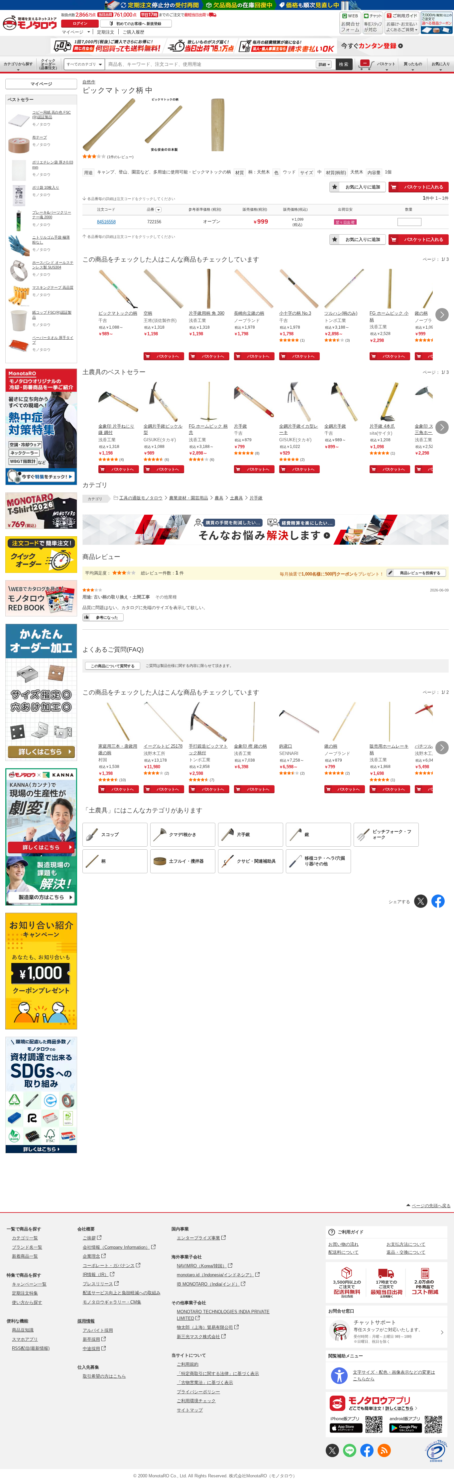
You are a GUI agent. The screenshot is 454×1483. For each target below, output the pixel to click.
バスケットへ (168, 356)
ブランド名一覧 (27, 1247)
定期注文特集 (25, 1293)
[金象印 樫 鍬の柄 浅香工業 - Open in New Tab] (254, 722)
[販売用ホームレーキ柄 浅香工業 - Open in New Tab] (389, 722)
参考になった (107, 617)
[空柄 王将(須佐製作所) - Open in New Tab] (163, 289)
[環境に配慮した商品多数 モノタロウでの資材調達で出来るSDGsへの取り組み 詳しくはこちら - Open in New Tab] (41, 1151)
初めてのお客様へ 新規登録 (138, 24)
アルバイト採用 (98, 1330)
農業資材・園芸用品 (188, 497)
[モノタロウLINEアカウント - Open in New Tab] (349, 1455)
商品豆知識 (23, 1329)
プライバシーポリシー (198, 1391)
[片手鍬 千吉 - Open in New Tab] (254, 402)
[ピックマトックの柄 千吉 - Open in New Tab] (118, 289)
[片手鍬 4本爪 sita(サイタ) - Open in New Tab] (389, 402)
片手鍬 (256, 497)
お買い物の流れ (343, 1244)
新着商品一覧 (25, 1256)
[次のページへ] (442, 314)
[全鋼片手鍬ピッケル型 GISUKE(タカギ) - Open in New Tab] (163, 402)
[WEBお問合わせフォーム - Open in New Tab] (350, 23)
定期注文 (105, 32)
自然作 (88, 81)
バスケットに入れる (423, 186)
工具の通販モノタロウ (141, 497)
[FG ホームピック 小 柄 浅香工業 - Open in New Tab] (389, 289)
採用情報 (86, 1321)
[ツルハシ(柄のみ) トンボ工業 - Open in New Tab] (344, 289)
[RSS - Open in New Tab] (384, 1455)
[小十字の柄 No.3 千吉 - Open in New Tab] (299, 289)
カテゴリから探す (18, 64)
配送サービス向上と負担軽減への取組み (122, 1292)
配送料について (343, 1252)
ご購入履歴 (133, 32)
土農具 (236, 497)
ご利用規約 (187, 1364)
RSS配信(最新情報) (31, 1348)
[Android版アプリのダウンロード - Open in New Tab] (417, 1425)
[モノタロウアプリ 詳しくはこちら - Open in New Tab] (386, 1403)
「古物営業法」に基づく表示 (205, 1382)
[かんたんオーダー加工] (41, 759)
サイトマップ (190, 1410)
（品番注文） (48, 64)
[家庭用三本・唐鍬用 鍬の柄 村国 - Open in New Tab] (118, 722)
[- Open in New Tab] (347, 1282)
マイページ (72, 32)
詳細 (322, 64)
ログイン (80, 23)
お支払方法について (406, 1244)
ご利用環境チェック (196, 1400)
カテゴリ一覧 (25, 1237)
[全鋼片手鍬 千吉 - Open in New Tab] (344, 402)
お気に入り (441, 64)
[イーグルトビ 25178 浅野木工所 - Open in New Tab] (163, 722)
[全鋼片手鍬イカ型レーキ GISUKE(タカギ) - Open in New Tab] (299, 402)
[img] (31, 23)
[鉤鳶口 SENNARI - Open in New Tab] (299, 722)
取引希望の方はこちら (104, 1376)
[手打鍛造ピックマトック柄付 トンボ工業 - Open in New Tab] (209, 722)
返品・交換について (406, 1252)
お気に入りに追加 (363, 186)
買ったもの (413, 64)
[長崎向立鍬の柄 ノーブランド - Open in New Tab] (254, 289)
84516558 (106, 221)
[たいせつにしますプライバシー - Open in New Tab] (436, 1451)
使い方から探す (27, 1302)
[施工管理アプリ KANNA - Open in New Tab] (41, 853)
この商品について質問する (113, 666)
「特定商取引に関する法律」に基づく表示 (218, 1373)
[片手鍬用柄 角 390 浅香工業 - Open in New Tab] (209, 289)
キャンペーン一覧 (29, 1284)
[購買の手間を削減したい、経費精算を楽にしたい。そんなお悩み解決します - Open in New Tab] (265, 529)
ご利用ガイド (351, 1231)
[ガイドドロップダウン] (402, 27)
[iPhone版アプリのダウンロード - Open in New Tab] (356, 1425)
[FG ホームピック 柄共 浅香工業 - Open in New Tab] (209, 402)
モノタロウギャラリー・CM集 (112, 1302)
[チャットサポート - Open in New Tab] (373, 23)
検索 (344, 64)
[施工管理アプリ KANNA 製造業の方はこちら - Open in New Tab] (41, 903)
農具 (219, 497)
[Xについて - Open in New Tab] (332, 1455)
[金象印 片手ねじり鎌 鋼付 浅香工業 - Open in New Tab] (118, 402)
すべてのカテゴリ (81, 64)
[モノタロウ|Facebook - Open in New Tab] (367, 1455)
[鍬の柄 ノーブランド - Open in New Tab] (344, 722)
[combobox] (210, 64)
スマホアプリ (25, 1339)
